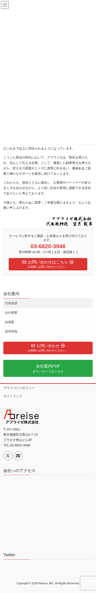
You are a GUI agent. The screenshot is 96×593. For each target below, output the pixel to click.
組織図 (9, 322)
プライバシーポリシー (19, 388)
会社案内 (11, 293)
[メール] (18, 455)
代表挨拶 (11, 303)
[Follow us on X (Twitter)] (7, 455)
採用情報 (11, 331)
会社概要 (11, 312)
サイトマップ (12, 396)
